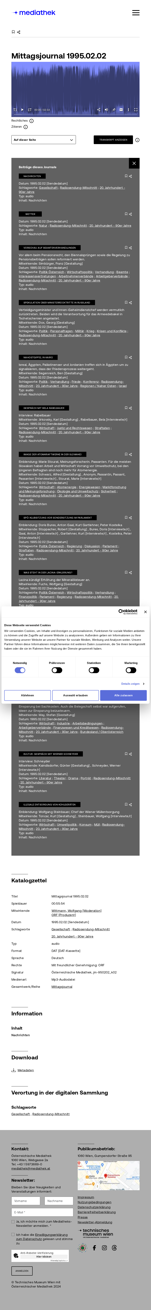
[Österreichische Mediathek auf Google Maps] (109, 1175)
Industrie (63, 723)
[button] (128, 109)
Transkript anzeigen (113, 139)
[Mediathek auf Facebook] (94, 1247)
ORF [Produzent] (64, 915)
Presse (83, 1217)
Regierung (74, 546)
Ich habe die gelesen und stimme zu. (44, 1239)
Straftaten (102, 428)
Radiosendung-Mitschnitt (78, 188)
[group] (43, 139)
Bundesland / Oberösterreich (101, 732)
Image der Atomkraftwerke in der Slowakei (53, 454)
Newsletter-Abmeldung (95, 1222)
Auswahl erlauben (75, 695)
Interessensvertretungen (37, 276)
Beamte (122, 272)
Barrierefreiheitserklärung (97, 1212)
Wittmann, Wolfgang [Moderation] (77, 911)
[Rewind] (15, 109)
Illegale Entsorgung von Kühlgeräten (50, 804)
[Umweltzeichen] (82, 1247)
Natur (43, 225)
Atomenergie (67, 487)
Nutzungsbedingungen (94, 1202)
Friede (76, 381)
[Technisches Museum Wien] (95, 1233)
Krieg (90, 331)
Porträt (86, 778)
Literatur (45, 778)
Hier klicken (44, 1256)
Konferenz (91, 381)
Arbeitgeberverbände (112, 276)
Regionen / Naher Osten (98, 386)
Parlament (110, 546)
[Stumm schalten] (106, 109)
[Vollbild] (136, 109)
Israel (123, 386)
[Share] (99, 109)
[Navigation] (136, 12)
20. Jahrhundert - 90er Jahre (110, 225)
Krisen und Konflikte (112, 331)
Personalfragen (61, 331)
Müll (97, 824)
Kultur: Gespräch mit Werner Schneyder (51, 754)
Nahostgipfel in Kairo (38, 357)
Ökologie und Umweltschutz (78, 491)
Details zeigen (130, 683)
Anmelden (22, 1271)
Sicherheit (108, 491)
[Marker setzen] (113, 109)
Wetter (30, 214)
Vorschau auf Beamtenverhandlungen (50, 247)
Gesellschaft (48, 188)
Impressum (86, 1197)
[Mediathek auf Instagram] (104, 1247)
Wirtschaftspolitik (80, 272)
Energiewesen (89, 487)
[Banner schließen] (145, 612)
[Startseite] (33, 12)
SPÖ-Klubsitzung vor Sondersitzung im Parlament (58, 517)
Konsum (85, 824)
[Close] (134, 163)
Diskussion (92, 546)
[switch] (57, 670)
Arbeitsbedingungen (87, 723)
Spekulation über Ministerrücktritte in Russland (57, 302)
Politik (43, 331)
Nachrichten (32, 176)
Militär (79, 331)
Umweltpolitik (67, 824)
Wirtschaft (47, 428)
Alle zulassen (123, 695)
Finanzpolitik (28, 597)
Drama (73, 778)
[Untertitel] (121, 109)
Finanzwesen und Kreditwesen (76, 727)
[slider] (75, 114)
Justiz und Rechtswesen (74, 428)
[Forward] (30, 109)
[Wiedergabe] (22, 109)
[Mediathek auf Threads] (114, 1247)
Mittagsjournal (62, 987)
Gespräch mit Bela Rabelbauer (44, 408)
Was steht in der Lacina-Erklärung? (48, 572)
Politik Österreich (51, 272)
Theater (60, 778)
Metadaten (26, 1070)
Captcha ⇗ (59, 1261)
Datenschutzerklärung (94, 1207)
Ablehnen (27, 695)
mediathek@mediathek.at (30, 1168)
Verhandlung (104, 272)
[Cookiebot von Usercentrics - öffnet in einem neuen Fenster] (121, 612)
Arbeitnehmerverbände (76, 276)
